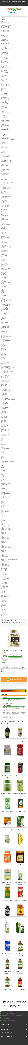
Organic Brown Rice (5, 534)
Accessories (3, 444)
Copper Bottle (4, 518)
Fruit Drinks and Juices (6, 596)
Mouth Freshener (4, 322)
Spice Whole (3, 460)
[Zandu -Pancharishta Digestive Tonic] (20, 981)
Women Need (4, 433)
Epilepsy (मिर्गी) (4, 269)
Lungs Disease (4, 242)
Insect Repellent (4, 579)
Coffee (2, 497)
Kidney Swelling (4, 215)
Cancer (2, 68)
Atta (2, 519)
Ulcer (2, 77)
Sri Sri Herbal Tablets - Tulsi (7, 793)
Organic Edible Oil (5, 565)
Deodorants (3, 413)
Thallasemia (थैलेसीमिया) (6, 196)
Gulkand (3, 466)
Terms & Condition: (7, 705)
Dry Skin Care (4, 377)
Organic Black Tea (5, 538)
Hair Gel (2, 404)
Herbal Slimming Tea (5, 496)
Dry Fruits (3, 470)
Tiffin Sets (3, 514)
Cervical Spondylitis (5, 101)
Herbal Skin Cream (5, 325)
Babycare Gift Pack (5, 429)
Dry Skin (3, 335)
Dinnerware (3, 610)
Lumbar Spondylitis (5, 102)
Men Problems (4, 135)
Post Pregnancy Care (5, 128)
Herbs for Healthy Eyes (6, 153)
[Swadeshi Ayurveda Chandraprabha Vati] (20, 803)
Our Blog (3, 615)
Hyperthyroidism (4, 81)
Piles (2, 166)
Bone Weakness (4, 93)
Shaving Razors (4, 386)
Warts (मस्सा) (3, 227)
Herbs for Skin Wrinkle (5, 231)
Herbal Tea (3, 487)
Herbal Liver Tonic (5, 206)
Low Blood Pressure (5, 169)
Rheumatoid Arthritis (5, 85)
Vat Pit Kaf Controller (5, 30)
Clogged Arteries (4, 58)
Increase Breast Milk (5, 129)
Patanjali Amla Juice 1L (7, 740)
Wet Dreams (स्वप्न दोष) (5, 142)
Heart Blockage (4, 57)
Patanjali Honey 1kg (20, 864)
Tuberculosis (3, 245)
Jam (2, 465)
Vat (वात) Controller (5, 26)
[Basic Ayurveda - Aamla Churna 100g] (7, 874)
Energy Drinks (4, 600)
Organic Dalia (4, 557)
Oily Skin (3, 334)
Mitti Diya (3, 290)
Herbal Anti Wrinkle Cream (6, 332)
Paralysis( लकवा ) (4, 90)
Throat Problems (4, 174)
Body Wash (3, 354)
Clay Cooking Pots (5, 274)
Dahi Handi (3, 287)
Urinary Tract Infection (5, 159)
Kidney (2, 211)
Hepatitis (3, 204)
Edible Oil (3, 455)
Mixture (2, 509)
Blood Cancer (4, 70)
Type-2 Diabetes (4, 53)
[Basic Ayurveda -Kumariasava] (20, 963)
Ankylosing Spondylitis (6, 99)
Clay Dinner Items (5, 283)
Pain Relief (3, 605)
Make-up (3, 437)
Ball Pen (3, 609)
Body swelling (4, 179)
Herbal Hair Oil (4, 393)
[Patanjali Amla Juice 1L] (7, 732)
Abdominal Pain (4, 40)
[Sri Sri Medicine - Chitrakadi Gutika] (20, 750)
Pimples (2, 223)
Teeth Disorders (4, 256)
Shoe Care (3, 573)
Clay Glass (3, 286)
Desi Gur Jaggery (4, 453)
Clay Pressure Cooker (5, 282)
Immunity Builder (4, 165)
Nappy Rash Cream (5, 424)
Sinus (2, 241)
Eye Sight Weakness (5, 155)
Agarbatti (3, 584)
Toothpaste (3, 319)
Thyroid (2, 80)
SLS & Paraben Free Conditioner (8, 399)
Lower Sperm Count (5, 143)
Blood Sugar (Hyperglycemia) (7, 54)
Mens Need (3, 435)
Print (4, 673)
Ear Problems (4, 209)
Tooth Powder (4, 317)
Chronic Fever (4, 107)
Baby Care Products (5, 416)
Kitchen (2, 447)
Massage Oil (3, 141)
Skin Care (3, 323)
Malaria (2, 110)
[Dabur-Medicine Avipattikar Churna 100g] (20, 892)
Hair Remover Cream (5, 390)
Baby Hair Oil (4, 418)
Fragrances (3, 408)
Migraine (3, 164)
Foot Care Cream (4, 339)
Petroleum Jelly (4, 381)
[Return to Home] (2, 620)
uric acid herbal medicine (6, 161)
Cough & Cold (4, 116)
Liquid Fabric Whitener (5, 572)
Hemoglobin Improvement (6, 195)
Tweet (16, 667)
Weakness (3, 170)
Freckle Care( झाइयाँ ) (5, 373)
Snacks (2, 502)
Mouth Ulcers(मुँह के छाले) (6, 262)
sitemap (1, 15)
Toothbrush (3, 318)
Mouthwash (3, 321)
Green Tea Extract (5, 491)
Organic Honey (4, 555)
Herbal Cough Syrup (5, 117)
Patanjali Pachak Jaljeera (7, 846)
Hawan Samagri (4, 586)
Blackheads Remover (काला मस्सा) (8, 367)
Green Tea (3, 488)
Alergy (2, 71)
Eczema (3, 225)
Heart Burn (3, 45)
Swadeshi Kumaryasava (20, 846)
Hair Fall (3, 148)
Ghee (2, 456)
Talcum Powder (4, 313)
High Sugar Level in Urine (6, 160)
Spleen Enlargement (5, 173)
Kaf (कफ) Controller (5, 29)
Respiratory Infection (5, 238)
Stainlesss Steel (4, 512)
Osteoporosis (4, 97)
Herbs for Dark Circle (5, 229)
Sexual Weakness (5, 125)
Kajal (2, 439)
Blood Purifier (4, 198)
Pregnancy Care (4, 132)
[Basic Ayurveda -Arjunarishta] (20, 945)
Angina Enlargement (5, 65)
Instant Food (3, 473)
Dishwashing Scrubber (5, 483)
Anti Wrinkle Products (5, 366)
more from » (14, 655)
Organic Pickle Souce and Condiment (9, 559)
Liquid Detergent (4, 574)
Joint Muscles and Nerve (6, 83)
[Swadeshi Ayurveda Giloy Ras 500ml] (7, 803)
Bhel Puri (3, 505)
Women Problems (4, 119)
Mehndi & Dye (4, 400)
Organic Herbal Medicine (6, 547)
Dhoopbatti (3, 588)
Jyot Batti (3, 592)
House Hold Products (5, 446)
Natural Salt (3, 520)
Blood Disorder (4, 191)
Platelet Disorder (4, 193)
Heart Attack (3, 59)
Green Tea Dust (4, 492)
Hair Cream (3, 406)
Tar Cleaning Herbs (5, 183)
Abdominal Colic (4, 41)
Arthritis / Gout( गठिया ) (5, 84)
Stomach (3, 249)
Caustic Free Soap (5, 312)
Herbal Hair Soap (4, 308)
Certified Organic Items (6, 525)
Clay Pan (3, 280)
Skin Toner (3, 357)
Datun (2, 316)
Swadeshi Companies (5, 617)
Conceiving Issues (5, 126)
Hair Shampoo (4, 394)
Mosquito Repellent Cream (6, 379)
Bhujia (2, 506)
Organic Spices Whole (5, 528)
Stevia (2, 452)
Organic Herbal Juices (5, 546)
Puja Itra (3, 591)
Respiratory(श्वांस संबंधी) (5, 237)
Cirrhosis (3, 207)
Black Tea (3, 485)
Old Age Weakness (5, 197)
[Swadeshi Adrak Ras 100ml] (20, 767)
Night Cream (3, 330)
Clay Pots (3, 273)
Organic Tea (3, 537)
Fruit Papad (3, 467)
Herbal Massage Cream (6, 336)
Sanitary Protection (5, 434)
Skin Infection (4, 220)
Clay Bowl (3, 285)
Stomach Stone (4, 272)
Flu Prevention (4, 114)
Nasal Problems (4, 240)
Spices (2, 457)
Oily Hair (3, 397)
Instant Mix (3, 474)
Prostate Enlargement (5, 137)
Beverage (3, 595)
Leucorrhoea (3, 124)
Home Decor (3, 613)
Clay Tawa (3, 276)
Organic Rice (3, 533)
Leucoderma (3, 236)
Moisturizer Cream (5, 327)
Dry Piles (3, 168)
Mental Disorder (4, 264)
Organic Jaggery (4, 556)
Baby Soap (3, 427)
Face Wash (3, 341)
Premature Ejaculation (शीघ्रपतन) (7, 139)
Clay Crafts (3, 299)
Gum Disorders (4, 258)
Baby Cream (3, 422)
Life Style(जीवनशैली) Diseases (7, 48)
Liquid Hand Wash (5, 578)
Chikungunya (3, 106)
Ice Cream (3, 602)
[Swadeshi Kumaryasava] (20, 839)
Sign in (2, 5)
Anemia (2, 192)
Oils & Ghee (3, 541)
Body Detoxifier (4, 74)
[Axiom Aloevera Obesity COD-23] (7, 945)
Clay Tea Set (3, 291)
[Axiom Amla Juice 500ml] (7, 928)
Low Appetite (3, 39)
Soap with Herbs (4, 309)
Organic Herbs (4, 550)
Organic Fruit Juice (5, 543)
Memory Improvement (5, 268)
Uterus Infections (4, 134)
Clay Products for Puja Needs (7, 289)
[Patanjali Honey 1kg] (20, 856)
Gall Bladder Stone (5, 189)
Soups (2, 479)
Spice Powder (4, 458)
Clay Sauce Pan (4, 281)
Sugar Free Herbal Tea (5, 493)
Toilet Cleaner (4, 577)
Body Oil (3, 363)
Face (2, 443)
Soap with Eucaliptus (5, 310)
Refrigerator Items (5, 593)
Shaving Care (4, 384)
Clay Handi (3, 277)
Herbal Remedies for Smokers (7, 182)
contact (1, 13)
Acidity (2, 34)
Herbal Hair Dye (4, 403)
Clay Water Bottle (4, 298)
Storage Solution (4, 510)
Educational (3, 606)
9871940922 (15, 679)
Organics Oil (3, 542)
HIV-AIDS (3, 76)
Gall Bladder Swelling (5, 188)
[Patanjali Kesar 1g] (7, 821)
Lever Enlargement (5, 205)
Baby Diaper (3, 431)
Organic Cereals (4, 530)
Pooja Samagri (4, 583)
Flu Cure (3, 115)
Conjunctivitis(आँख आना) (6, 156)
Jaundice (3, 202)
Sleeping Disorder (4, 267)
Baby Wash (3, 430)
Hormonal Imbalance (5, 72)
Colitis (2, 252)
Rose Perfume (4, 411)
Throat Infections (4, 175)
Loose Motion (4, 36)
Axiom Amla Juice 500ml (7, 935)
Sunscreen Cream (5, 328)
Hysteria (3, 133)
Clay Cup (3, 292)
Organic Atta (3, 551)
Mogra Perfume (4, 412)
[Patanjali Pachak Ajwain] (7, 750)
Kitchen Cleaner (4, 480)
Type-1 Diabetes (4, 52)
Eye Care (3, 151)
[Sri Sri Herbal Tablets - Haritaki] (7, 767)
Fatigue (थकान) (4, 75)
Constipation (3, 32)
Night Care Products (5, 364)
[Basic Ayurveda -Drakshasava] (7, 910)
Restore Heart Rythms (5, 62)
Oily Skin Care (4, 372)
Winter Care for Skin (5, 380)
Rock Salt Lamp (4, 614)
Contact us (3, 3)
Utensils (2, 515)
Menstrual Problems (5, 120)
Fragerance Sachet (5, 415)
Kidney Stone (4, 213)
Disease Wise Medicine (6, 271)
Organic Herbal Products (6, 545)
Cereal (2, 475)
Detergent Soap (4, 570)
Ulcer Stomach (4, 79)
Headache (3, 162)
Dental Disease (4, 255)
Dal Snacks (3, 507)
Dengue (2, 108)
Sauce (2, 462)
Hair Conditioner (4, 398)
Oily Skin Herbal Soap (5, 304)
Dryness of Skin (4, 222)
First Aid (3, 604)
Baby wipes (3, 420)
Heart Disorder (4, 56)
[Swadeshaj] (14, 10)
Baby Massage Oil (5, 417)
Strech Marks (4, 130)
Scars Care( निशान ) (5, 376)
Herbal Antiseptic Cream (6, 340)
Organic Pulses (4, 532)
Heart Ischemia (4, 63)
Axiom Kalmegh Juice (20, 935)
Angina (2, 66)
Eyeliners (3, 440)
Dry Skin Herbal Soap (5, 305)
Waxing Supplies (4, 389)
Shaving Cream (4, 385)
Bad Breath (3, 259)
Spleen (2, 171)
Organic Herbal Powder (6, 548)
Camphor (3, 587)
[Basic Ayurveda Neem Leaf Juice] (20, 785)
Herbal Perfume (4, 409)
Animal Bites (3, 177)
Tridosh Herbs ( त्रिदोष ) (6, 25)
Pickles (2, 464)
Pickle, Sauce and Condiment (7, 461)
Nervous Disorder (4, 263)
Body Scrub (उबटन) (5, 362)
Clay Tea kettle (4, 294)
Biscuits (2, 501)
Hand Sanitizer (4, 582)
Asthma (2, 243)
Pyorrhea (3, 260)
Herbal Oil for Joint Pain (6, 94)
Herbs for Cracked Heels (6, 224)
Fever (2, 105)
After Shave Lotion (5, 388)
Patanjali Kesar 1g (7, 829)
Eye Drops (3, 152)
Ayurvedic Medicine (5, 23)
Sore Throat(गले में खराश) (6, 247)
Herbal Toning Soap (5, 307)
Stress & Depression (5, 265)
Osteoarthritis (4, 87)
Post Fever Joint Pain (5, 112)
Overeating (3, 47)
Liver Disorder (4, 201)
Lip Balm (3, 361)
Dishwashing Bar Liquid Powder (7, 482)
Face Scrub (3, 349)
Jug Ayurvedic (4, 612)
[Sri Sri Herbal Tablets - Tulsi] (7, 785)
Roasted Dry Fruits (5, 471)
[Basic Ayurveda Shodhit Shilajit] (20, 821)
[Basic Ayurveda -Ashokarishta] (7, 963)
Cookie (2, 500)
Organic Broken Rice (5, 536)
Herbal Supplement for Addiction (7, 180)
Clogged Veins (4, 61)
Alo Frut (2, 597)
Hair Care (3, 146)
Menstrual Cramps (5, 121)
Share (4, 667)
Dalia (2, 469)
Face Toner (3, 353)
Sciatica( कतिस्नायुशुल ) (5, 92)
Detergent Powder (4, 569)
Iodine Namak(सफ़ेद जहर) (6, 523)
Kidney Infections (4, 214)
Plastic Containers (5, 511)
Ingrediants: (5, 697)
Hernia (2, 144)
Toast (2, 524)
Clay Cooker (3, 278)
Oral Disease (3, 254)
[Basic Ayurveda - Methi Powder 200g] (20, 732)
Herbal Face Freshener (6, 382)
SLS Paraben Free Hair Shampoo (8, 395)
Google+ (10, 667)
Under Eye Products (5, 370)
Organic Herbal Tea (5, 539)
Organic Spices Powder (6, 529)
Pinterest (23, 667)
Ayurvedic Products (5, 22)
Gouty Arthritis (4, 88)
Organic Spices (4, 527)
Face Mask (3, 350)
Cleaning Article (4, 568)
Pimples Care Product (5, 375)
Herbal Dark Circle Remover (7, 371)
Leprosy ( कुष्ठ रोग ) (5, 219)
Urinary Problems (4, 157)
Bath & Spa (3, 301)
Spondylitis (3, 98)
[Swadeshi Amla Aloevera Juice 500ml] (20, 874)
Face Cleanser (4, 352)
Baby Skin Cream (4, 425)
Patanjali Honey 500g (7, 864)
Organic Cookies (4, 561)
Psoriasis (3, 218)
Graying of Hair (4, 147)
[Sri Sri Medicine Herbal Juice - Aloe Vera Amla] (7, 892)
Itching (2, 234)
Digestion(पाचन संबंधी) (5, 31)
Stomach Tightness (5, 43)
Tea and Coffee (4, 484)
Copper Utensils (4, 516)
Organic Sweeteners (5, 552)
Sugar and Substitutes (5, 451)
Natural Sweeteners (5, 448)
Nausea (2, 44)
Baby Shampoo (4, 426)
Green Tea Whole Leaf (5, 489)
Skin (2, 216)
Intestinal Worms (4, 251)
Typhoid (2, 111)
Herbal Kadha (4, 494)
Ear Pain (3, 210)
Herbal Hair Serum (5, 407)
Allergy (2, 184)
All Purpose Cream (5, 326)
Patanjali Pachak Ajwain (7, 757)
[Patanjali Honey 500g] (7, 856)
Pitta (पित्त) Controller (5, 27)
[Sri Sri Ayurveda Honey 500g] (20, 910)
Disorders (3, 186)
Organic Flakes (4, 564)
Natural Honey (4, 449)
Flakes (2, 478)
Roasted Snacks (4, 503)
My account (4, 1029)
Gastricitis (3, 35)
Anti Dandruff (4, 150)
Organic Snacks (4, 563)
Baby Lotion (3, 421)
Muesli (2, 476)
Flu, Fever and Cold (5, 103)
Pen (2, 608)
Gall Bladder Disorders (5, 187)
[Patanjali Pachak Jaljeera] (7, 839)
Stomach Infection (5, 250)
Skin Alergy (3, 232)
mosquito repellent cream (6, 581)
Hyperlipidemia (4, 200)
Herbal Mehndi (4, 402)
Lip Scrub (3, 359)
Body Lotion (3, 355)
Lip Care (3, 358)
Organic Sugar (4, 554)
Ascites (2, 178)
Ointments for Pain (5, 96)
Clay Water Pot (4, 295)
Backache (3, 89)
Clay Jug (3, 296)
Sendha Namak (4, 521)
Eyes (2, 438)
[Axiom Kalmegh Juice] (20, 928)
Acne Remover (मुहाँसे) (5, 368)
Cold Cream (3, 337)
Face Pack (3, 345)
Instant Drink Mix (4, 599)
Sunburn (3, 233)
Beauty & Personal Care (6, 300)
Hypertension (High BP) (6, 67)
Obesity (2, 49)
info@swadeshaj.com (17, 1002)
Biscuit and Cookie (5, 498)
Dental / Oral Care (5, 314)
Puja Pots (3, 590)
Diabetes (3, 50)
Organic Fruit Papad (5, 560)
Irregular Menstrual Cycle (6, 123)
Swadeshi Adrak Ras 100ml (20, 775)
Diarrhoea (3, 38)
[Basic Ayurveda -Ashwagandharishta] (7, 981)
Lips (2, 442)
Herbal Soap (3, 303)
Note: (4, 710)
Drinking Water (4, 601)
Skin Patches (4, 228)
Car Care (3, 575)
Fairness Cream (4, 331)
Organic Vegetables (5, 566)
